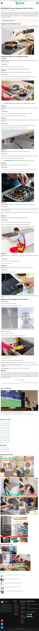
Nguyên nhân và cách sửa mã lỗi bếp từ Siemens (10, 383)
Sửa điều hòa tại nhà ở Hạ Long (23, 604)
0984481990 (33, 612)
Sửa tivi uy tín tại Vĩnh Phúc (5, 432)
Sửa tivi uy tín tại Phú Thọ (5, 428)
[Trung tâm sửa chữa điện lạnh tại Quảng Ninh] (19, 3)
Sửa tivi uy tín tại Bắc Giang (5, 425)
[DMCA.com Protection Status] (30, 616)
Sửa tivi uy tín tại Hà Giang (5, 430)
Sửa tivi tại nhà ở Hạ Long (23, 622)
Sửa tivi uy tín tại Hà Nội (5, 421)
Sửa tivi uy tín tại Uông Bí (5, 440)
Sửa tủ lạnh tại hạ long (4, 451)
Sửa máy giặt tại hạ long (5, 449)
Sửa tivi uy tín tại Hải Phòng (5, 423)
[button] (19, 20)
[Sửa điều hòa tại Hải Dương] (17, 466)
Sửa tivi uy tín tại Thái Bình (5, 435)
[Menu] (1, 3)
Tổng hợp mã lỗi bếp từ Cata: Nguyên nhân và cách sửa (23, 103)
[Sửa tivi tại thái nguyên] (8, 549)
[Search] (37, 3)
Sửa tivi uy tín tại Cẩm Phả (5, 438)
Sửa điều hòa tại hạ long (5, 447)
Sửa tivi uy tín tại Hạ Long (5, 442)
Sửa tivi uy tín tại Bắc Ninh (5, 437)
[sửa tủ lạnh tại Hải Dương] (14, 528)
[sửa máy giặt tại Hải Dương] (19, 496)
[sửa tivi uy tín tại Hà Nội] (15, 562)
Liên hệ (15, 603)
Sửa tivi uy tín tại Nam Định (5, 433)
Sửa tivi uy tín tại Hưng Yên (5, 426)
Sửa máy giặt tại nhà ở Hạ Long (23, 608)
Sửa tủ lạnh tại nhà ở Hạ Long (23, 612)
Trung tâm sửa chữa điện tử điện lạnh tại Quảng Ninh (22, 629)
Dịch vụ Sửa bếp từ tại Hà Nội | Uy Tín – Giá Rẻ (24, 160)
